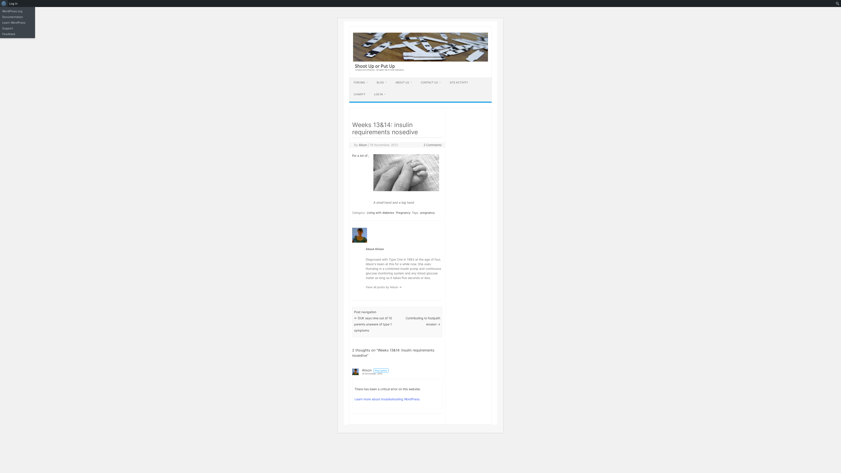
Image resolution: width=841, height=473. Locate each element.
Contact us (429, 82)
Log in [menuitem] (13, 3)
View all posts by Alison (384, 287)
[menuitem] (4, 3)
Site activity (459, 82)
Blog (380, 82)
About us (402, 82)
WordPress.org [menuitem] (12, 11)
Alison (363, 145)
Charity (359, 94)
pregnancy (427, 212)
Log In (378, 94)
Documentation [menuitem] (12, 17)
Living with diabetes (380, 212)
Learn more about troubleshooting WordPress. (387, 399)
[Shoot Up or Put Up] (420, 70)
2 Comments (433, 145)
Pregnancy (403, 212)
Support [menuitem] (7, 28)
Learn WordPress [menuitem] (13, 22)
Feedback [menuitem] (8, 34)
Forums (359, 82)
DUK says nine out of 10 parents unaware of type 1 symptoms (373, 324)
